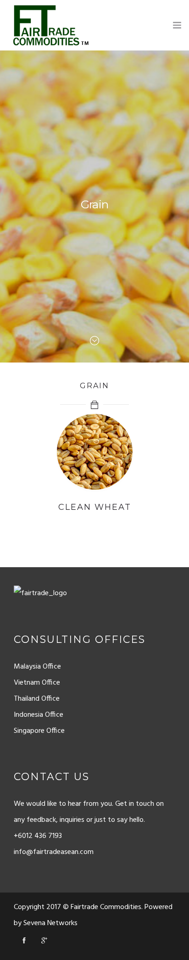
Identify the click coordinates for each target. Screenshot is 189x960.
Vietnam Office (37, 683)
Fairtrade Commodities (106, 907)
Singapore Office (39, 731)
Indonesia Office (38, 715)
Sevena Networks (50, 923)
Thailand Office (37, 699)
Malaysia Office (37, 667)
